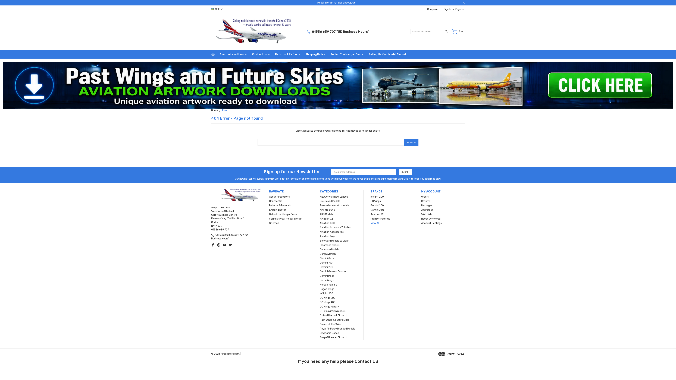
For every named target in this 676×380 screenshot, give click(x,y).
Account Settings (431, 223)
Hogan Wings (327, 289)
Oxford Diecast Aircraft (333, 315)
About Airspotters (232, 54)
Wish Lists (426, 214)
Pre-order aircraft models (334, 205)
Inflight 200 (326, 293)
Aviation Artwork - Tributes (335, 227)
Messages (426, 205)
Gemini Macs (327, 275)
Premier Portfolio (380, 218)
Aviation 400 (327, 223)
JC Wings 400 (327, 302)
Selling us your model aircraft (388, 54)
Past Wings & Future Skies (334, 319)
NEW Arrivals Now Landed (334, 196)
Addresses (427, 209)
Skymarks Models (329, 333)
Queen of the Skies (330, 324)
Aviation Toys (327, 236)
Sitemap (274, 223)
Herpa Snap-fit (328, 284)
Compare (432, 9)
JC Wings (376, 201)
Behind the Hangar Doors (346, 54)
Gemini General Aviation (333, 271)
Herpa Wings (327, 280)
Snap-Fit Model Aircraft (333, 337)
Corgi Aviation (328, 253)
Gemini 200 (326, 267)
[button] (338, 85)
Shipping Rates (315, 54)
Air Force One (327, 209)
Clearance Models (330, 245)
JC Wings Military (329, 306)
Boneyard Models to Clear (334, 240)
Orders (425, 196)
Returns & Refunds (287, 54)
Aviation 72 (326, 218)
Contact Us (259, 54)
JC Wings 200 (327, 297)
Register (460, 9)
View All (375, 223)
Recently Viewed (430, 218)
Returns (425, 201)
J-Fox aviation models (333, 311)
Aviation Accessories (332, 231)
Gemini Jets (327, 258)
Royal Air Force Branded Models (337, 328)
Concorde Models (329, 249)
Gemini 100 (326, 262)
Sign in (447, 9)
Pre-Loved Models (330, 201)
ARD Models (326, 214)
